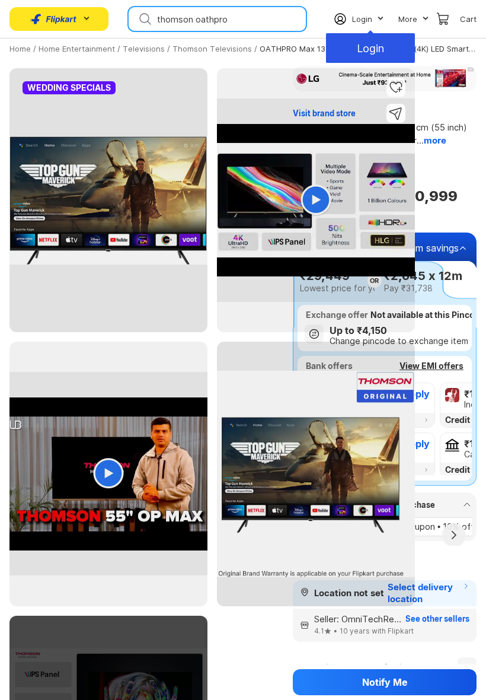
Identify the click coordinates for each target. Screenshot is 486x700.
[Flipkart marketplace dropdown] (53, 19)
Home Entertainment (77, 48)
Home (20, 48)
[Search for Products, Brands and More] (144, 19)
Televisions (144, 48)
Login (370, 48)
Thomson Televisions (212, 48)
